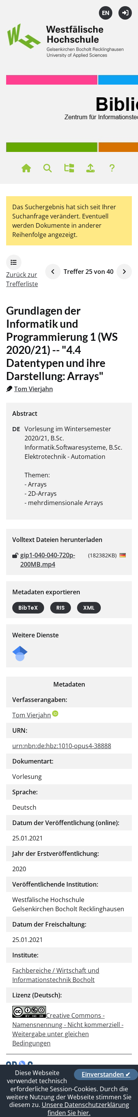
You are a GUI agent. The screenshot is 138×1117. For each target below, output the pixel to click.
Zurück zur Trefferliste (22, 279)
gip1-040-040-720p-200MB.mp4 (47, 560)
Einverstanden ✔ (106, 1074)
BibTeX (28, 608)
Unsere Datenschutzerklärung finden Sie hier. (85, 1108)
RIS (60, 608)
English (105, 13)
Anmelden (125, 13)
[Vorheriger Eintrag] (53, 271)
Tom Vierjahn (33, 389)
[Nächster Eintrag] (124, 271)
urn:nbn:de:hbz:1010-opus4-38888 (61, 746)
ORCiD (55, 713)
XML (89, 608)
